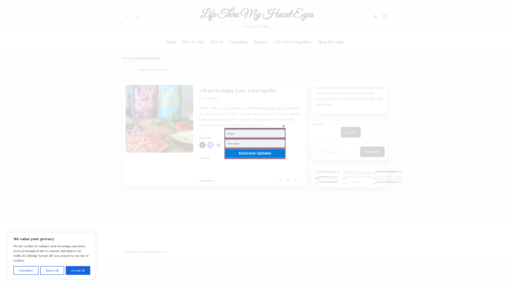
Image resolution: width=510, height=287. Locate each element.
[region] (52, 255)
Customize (26, 270)
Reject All (52, 270)
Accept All (78, 270)
